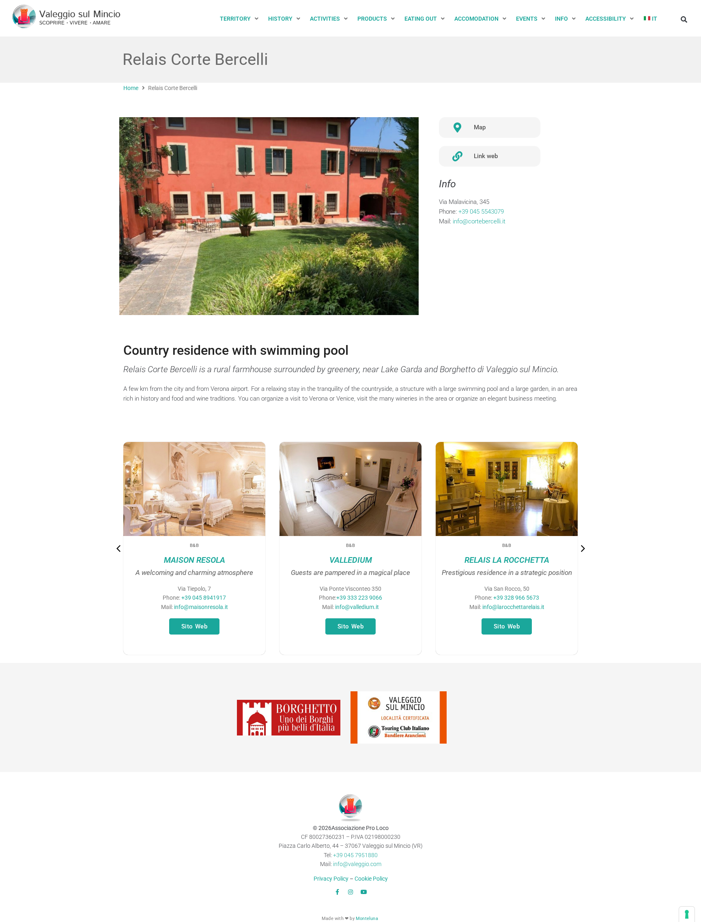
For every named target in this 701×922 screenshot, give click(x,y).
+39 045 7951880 (355, 855)
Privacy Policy (331, 878)
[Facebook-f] (337, 892)
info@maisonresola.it (201, 607)
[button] (240, 18)
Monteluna (367, 918)
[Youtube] (364, 892)
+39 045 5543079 (481, 211)
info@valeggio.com (357, 864)
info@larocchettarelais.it (513, 607)
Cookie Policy (371, 878)
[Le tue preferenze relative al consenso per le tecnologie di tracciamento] (687, 914)
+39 (359, 597)
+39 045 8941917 (203, 597)
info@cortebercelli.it (479, 221)
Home (130, 88)
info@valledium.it (357, 607)
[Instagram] (350, 892)
